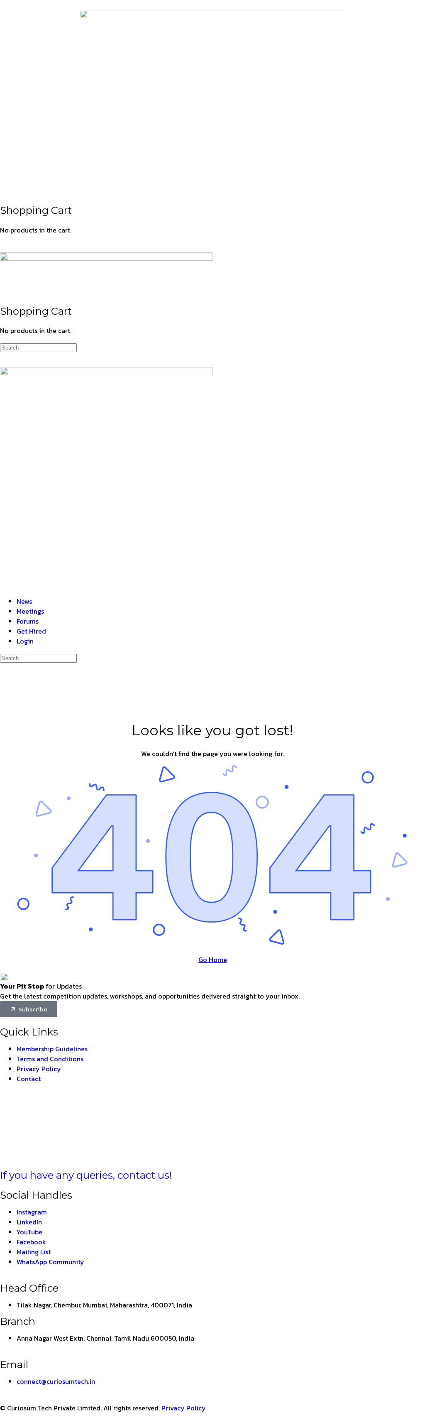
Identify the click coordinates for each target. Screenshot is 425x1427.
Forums (28, 621)
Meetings (30, 611)
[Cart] (4, 191)
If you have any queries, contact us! (86, 1175)
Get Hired (31, 631)
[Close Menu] (4, 585)
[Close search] (4, 683)
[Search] (4, 181)
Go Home (212, 959)
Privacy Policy (183, 1408)
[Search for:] (38, 347)
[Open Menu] (4, 244)
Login (25, 641)
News (24, 601)
